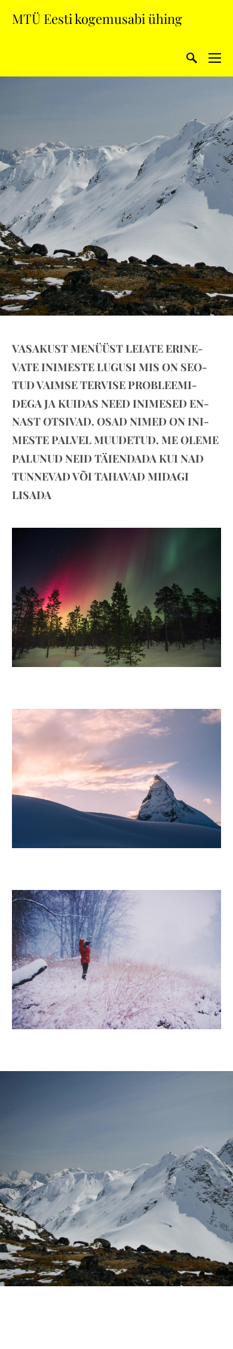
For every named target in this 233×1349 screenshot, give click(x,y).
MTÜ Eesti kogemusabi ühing (97, 18)
